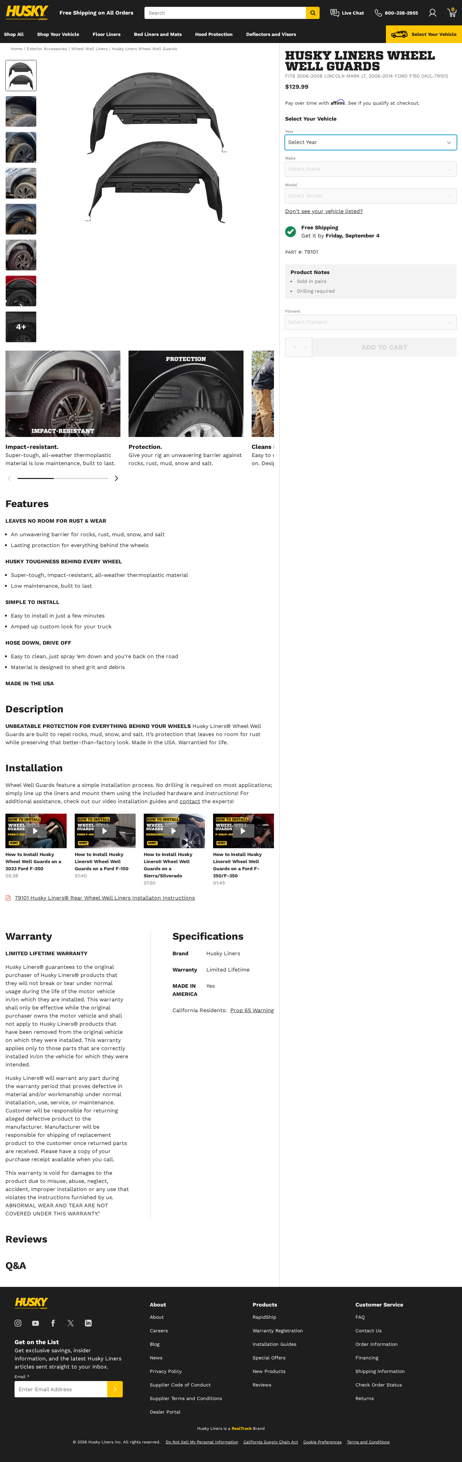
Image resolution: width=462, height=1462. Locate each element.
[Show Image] (21, 75)
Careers (159, 1330)
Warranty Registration (278, 1330)
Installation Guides (274, 1344)
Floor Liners (106, 34)
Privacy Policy (166, 1371)
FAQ (360, 1317)
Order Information (376, 1344)
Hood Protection (214, 34)
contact (190, 801)
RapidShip (264, 1317)
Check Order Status (378, 1384)
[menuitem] (14, 34)
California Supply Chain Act (271, 1442)
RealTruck (242, 1428)
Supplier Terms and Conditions (186, 1398)
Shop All (14, 34)
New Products (269, 1371)
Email (22, 1376)
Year (289, 131)
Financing (366, 1357)
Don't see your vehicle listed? (324, 211)
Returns (364, 1398)
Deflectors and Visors (271, 34)
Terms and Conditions (368, 1442)
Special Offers (269, 1357)
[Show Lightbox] (156, 144)
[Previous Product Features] (9, 478)
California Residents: (223, 1010)
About (157, 1317)
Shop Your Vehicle (58, 34)
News (156, 1357)
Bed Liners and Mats (158, 34)
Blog (154, 1344)
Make (290, 158)
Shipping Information (380, 1371)
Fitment (292, 311)
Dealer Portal (165, 1412)
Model (291, 185)
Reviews (262, 1384)
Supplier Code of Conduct (180, 1384)
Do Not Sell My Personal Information (202, 1442)
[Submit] (115, 1389)
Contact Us (368, 1330)
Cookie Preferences (322, 1442)
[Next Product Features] (116, 478)
